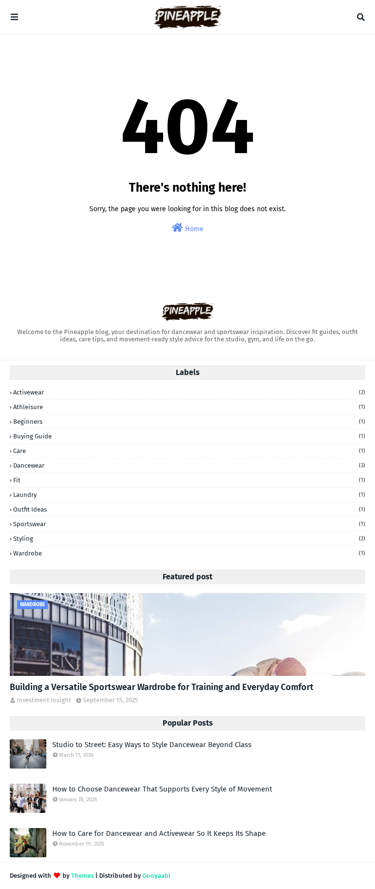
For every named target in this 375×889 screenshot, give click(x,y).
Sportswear (189, 524)
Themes (82, 875)
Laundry (189, 494)
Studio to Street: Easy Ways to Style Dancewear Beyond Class (151, 744)
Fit (189, 480)
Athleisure (189, 407)
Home (193, 229)
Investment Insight (44, 700)
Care (189, 450)
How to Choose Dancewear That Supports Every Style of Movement (162, 789)
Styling (189, 538)
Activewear (189, 392)
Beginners (189, 421)
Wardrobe (189, 553)
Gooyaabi (156, 875)
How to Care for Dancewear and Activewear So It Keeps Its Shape (159, 833)
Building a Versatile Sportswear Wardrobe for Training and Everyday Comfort (161, 687)
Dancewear (189, 465)
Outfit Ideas (189, 509)
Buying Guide (189, 436)
